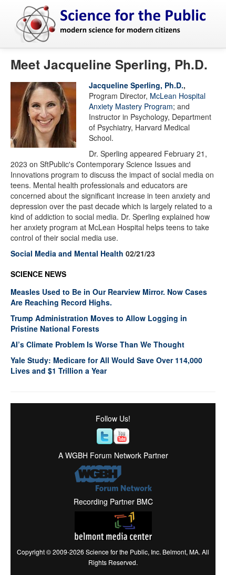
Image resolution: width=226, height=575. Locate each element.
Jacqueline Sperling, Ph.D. (136, 85)
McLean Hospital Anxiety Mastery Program (147, 100)
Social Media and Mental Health (67, 253)
